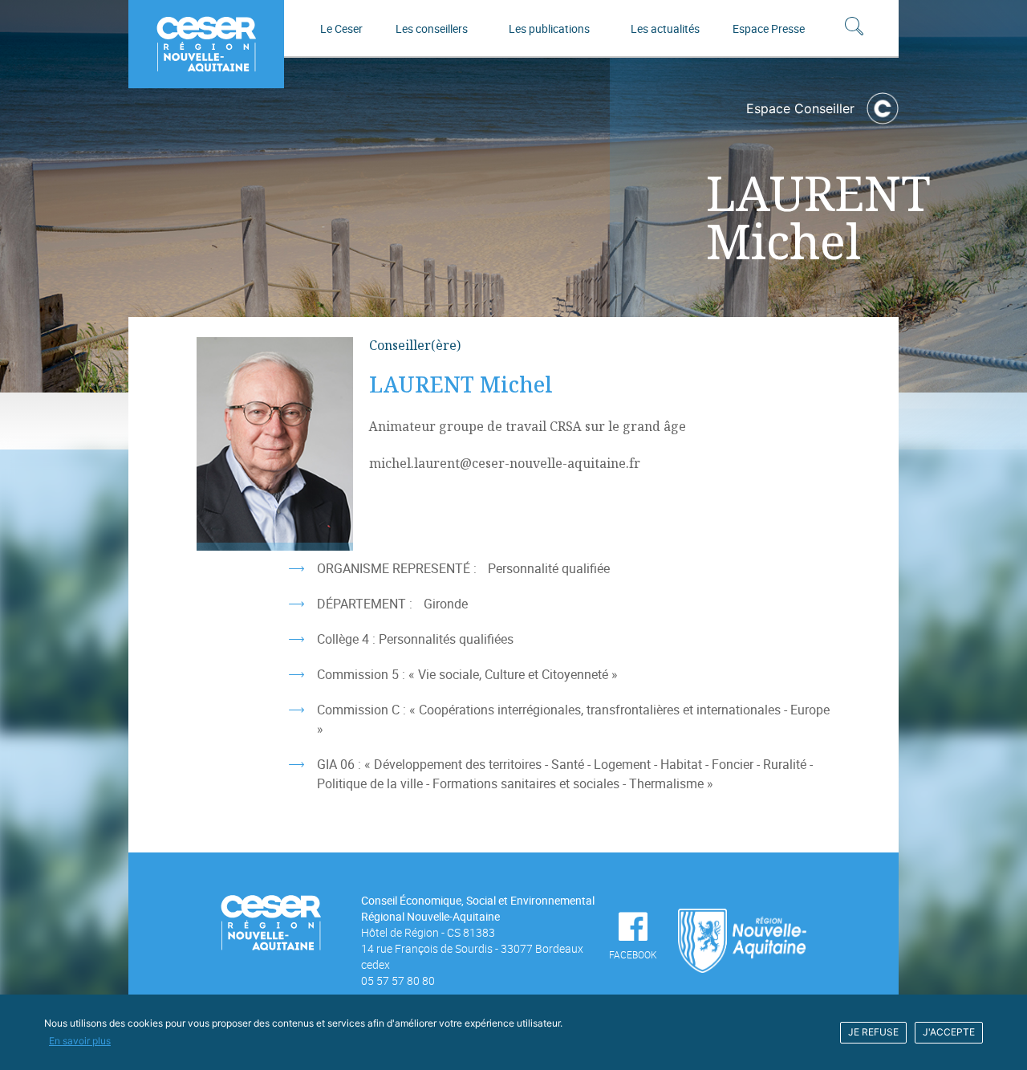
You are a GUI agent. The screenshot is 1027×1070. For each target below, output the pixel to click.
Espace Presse (769, 28)
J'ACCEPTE (949, 1032)
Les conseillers (432, 28)
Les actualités (665, 28)
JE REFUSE (873, 1032)
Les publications (549, 28)
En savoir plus (80, 1041)
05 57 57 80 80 (398, 980)
